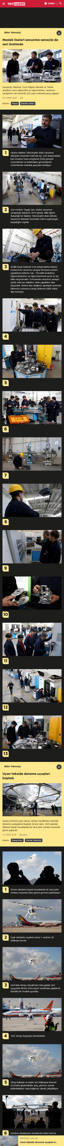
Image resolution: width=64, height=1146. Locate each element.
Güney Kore (17, 840)
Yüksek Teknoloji (33, 840)
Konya (15, 103)
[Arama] (60, 4)
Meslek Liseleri (27, 103)
